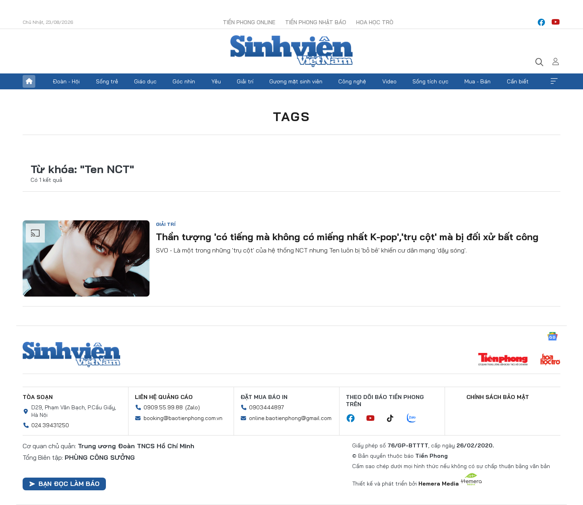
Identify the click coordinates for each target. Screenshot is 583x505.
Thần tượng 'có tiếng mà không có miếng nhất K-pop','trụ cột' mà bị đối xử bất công (347, 237)
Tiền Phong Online (249, 22)
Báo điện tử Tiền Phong (291, 51)
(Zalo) (192, 407)
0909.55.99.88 (163, 407)
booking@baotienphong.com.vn (183, 418)
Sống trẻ (107, 81)
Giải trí (245, 81)
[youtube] (555, 22)
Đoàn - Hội (66, 81)
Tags (291, 116)
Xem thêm (554, 81)
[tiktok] (394, 418)
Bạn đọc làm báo (69, 484)
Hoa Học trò (374, 22)
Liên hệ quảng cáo (164, 397)
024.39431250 (50, 425)
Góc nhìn (184, 81)
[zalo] (415, 418)
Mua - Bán (477, 81)
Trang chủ (29, 81)
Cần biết (518, 81)
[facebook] (541, 22)
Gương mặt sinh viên (295, 81)
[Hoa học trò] (550, 360)
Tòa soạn (38, 397)
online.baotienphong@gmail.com (290, 418)
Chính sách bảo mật (497, 397)
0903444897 (266, 407)
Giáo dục (145, 81)
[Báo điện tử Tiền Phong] (502, 360)
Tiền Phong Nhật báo (315, 22)
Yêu (216, 81)
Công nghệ (352, 81)
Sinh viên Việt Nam (71, 354)
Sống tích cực (430, 81)
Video (389, 81)
